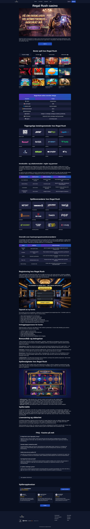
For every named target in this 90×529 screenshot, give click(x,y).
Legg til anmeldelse (65, 489)
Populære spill (24, 54)
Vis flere (45, 505)
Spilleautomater (64, 54)
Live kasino (38, 54)
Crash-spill (51, 54)
